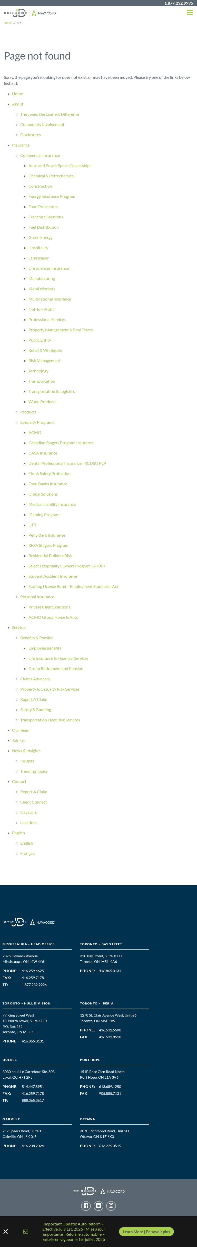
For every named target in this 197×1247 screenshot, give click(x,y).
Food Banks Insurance (47, 483)
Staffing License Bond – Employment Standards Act (73, 586)
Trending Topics (34, 771)
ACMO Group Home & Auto (53, 617)
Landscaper (38, 257)
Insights (27, 760)
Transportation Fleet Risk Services (50, 719)
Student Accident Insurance (52, 576)
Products (28, 411)
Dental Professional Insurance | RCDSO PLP (67, 463)
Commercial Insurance (40, 155)
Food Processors (43, 206)
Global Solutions (43, 493)
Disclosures (30, 134)
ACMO (34, 432)
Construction (40, 185)
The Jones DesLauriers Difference (49, 114)
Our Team (20, 730)
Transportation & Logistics (51, 391)
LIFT (32, 524)
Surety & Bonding (35, 709)
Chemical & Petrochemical (51, 175)
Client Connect (33, 801)
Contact (19, 781)
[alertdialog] (98, 1231)
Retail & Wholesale (45, 350)
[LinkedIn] (98, 1206)
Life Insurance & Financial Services (58, 658)
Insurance (20, 144)
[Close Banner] (98, 1232)
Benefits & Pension (37, 637)
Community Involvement (42, 124)
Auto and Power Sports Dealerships (59, 165)
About (17, 103)
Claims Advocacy (35, 678)
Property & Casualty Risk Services (50, 689)
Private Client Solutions (49, 606)
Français (27, 853)
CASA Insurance (42, 452)
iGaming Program (44, 514)
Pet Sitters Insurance (46, 535)
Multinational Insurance (49, 298)
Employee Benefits (44, 647)
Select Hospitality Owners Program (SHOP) (66, 565)
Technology (38, 370)
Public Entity (39, 339)
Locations (28, 822)
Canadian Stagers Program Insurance (61, 442)
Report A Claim (33, 699)
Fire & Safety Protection (49, 473)
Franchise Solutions (45, 216)
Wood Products (42, 401)
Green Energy (40, 237)
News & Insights (26, 750)
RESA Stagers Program (48, 545)
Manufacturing (41, 278)
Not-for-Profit (41, 309)
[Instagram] (111, 1206)
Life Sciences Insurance (48, 268)
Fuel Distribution (43, 227)
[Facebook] (86, 1206)
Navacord (28, 812)
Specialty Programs (37, 422)
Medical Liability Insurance (52, 504)
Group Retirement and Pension (55, 668)
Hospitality (38, 247)
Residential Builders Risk (50, 555)
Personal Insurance (37, 596)
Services (19, 627)
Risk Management (44, 360)
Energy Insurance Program (51, 196)
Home (17, 93)
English (18, 832)
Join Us (18, 740)
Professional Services (47, 319)
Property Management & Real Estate (60, 329)
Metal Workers (41, 288)
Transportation (41, 381)
